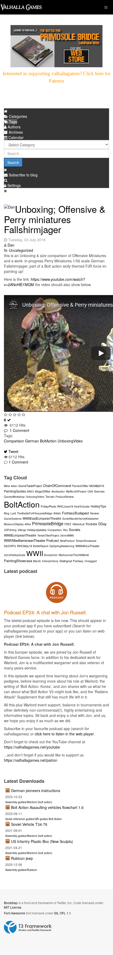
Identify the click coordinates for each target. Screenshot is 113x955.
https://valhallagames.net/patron (30, 760)
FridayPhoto (48, 506)
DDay (102, 523)
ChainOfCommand (57, 485)
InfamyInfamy (50, 561)
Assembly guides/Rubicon (21, 870)
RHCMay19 (24, 546)
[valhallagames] (21, 7)
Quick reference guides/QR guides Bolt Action (33, 819)
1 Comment (18, 430)
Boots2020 (51, 555)
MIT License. (13, 907)
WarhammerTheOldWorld (74, 555)
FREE (67, 524)
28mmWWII (67, 535)
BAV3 (30, 491)
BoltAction (48, 440)
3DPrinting (10, 530)
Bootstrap (11, 902)
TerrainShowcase (86, 541)
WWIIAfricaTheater (87, 546)
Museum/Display (14, 524)
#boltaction (58, 491)
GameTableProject (30, 486)
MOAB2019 (96, 486)
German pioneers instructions (35, 790)
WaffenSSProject (76, 491)
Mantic (37, 561)
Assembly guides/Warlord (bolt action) (28, 802)
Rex (65, 530)
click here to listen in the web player (64, 733)
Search (13, 162)
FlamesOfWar (80, 486)
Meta (7, 486)
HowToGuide (82, 506)
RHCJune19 (65, 506)
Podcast (52, 540)
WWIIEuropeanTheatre (20, 535)
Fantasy (78, 561)
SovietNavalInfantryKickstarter (80, 518)
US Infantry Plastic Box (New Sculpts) (42, 841)
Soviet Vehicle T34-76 (29, 824)
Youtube (91, 524)
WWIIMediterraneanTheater (24, 540)
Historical (78, 524)
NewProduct (67, 541)
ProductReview (64, 497)
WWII (34, 553)
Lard (13, 513)
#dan (14, 486)
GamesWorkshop (14, 497)
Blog (6, 513)
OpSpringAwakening (61, 546)
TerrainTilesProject (48, 535)
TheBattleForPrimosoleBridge (35, 513)
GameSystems (13, 518)
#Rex (28, 524)
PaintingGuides (15, 491)
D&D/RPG (10, 546)
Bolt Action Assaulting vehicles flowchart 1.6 (47, 807)
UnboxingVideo (70, 440)
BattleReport (40, 546)
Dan (11, 245)
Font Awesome (14, 913)
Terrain (49, 496)
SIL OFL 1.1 (62, 913)
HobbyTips (98, 506)
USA (90, 491)
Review (94, 513)
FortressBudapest (75, 512)
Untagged (91, 561)
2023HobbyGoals (14, 555)
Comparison (14, 440)
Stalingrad (65, 561)
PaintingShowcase (18, 560)
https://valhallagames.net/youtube (32, 747)
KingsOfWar (42, 491)
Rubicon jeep (22, 858)
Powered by (28, 927)
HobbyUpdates (37, 530)
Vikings (22, 530)
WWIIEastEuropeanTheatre (42, 518)
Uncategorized (21, 250)
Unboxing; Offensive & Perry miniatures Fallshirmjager (54, 219)
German (32, 440)
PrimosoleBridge (47, 523)
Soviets (74, 529)
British (57, 513)
